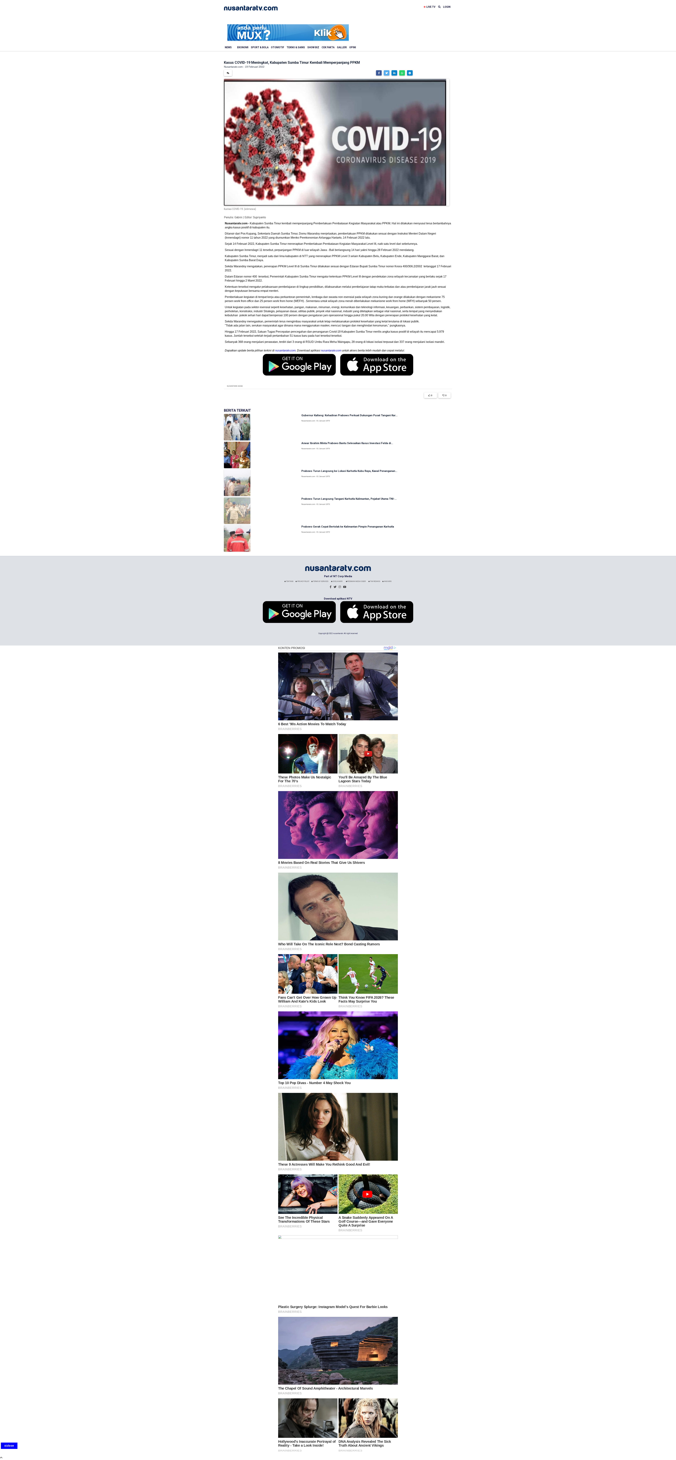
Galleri (342, 47)
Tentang (289, 581)
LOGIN (446, 6)
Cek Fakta (328, 47)
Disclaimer (337, 581)
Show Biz (313, 47)
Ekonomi (242, 47)
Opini (352, 47)
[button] (379, 73)
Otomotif (277, 47)
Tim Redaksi (375, 581)
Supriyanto (259, 217)
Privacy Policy (303, 581)
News (228, 47)
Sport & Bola (259, 47)
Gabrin (238, 217)
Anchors (388, 581)
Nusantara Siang (235, 386)
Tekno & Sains (296, 47)
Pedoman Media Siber (356, 581)
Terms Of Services (320, 581)
